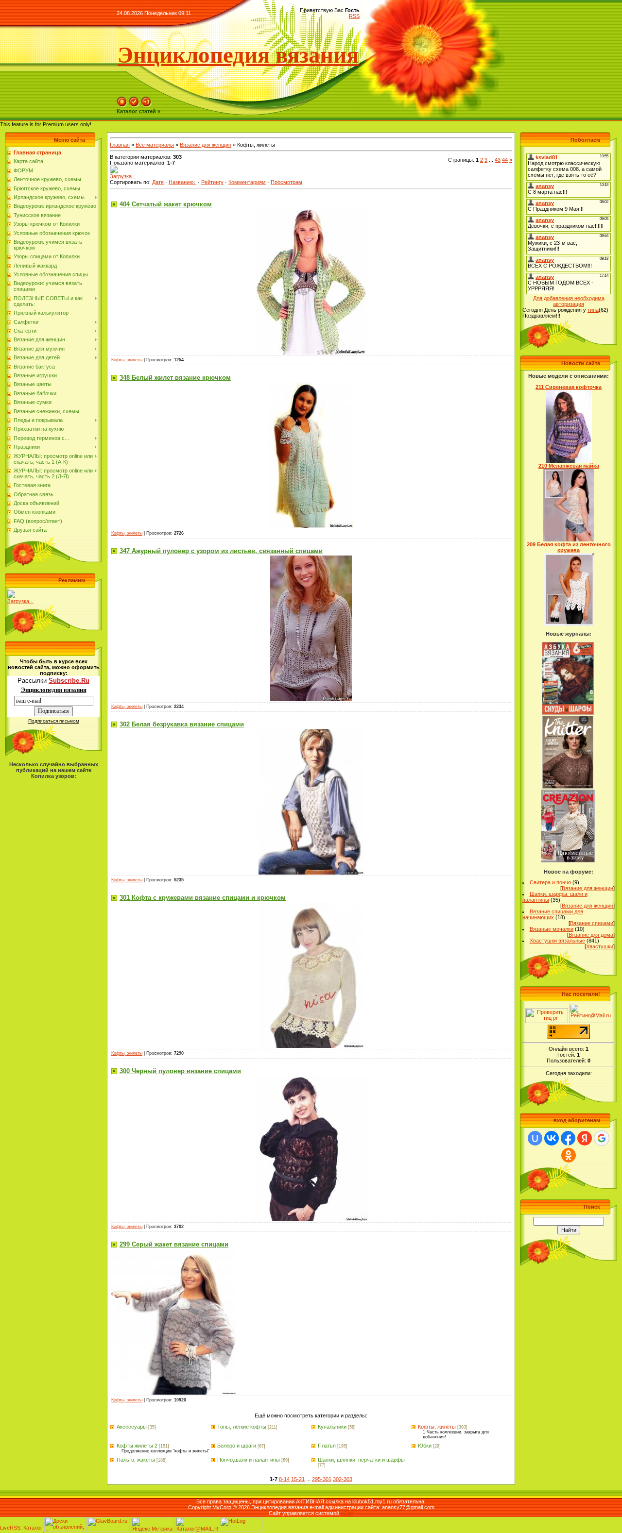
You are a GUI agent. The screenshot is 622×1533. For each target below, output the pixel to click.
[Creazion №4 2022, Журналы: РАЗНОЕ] (568, 860)
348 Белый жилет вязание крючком (175, 377)
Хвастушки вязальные (557, 940)
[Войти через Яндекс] (584, 1138)
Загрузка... (20, 601)
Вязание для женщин (205, 145)
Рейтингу (212, 182)
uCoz (347, 1513)
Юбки (425, 1446)
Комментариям (247, 182)
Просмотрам (286, 182)
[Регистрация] (134, 105)
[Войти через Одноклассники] (568, 1155)
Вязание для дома (591, 935)
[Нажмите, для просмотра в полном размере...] (311, 352)
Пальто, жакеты (136, 1460)
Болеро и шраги (236, 1446)
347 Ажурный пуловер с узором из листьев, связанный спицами (221, 551)
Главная (120, 145)
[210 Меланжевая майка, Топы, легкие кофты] (568, 539)
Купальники (332, 1427)
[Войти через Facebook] (568, 1138)
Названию (181, 182)
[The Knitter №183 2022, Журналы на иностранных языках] (568, 787)
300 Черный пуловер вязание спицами (180, 1071)
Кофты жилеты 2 (137, 1446)
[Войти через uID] (535, 1138)
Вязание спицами (591, 923)
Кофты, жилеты (126, 359)
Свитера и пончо (550, 882)
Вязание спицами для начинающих (552, 914)
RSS (354, 16)
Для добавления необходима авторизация (569, 301)
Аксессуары (132, 1427)
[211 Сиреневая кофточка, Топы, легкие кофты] (569, 461)
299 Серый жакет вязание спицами (174, 1244)
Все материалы (155, 145)
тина (593, 310)
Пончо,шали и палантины (248, 1460)
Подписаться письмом (53, 721)
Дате (158, 182)
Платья (327, 1446)
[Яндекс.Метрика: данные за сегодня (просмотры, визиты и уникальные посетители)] (152, 1524)
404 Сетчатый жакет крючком (166, 204)
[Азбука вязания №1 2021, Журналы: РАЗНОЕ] (567, 713)
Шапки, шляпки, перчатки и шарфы (361, 1460)
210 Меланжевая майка (568, 466)
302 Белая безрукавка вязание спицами (182, 724)
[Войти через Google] (601, 1138)
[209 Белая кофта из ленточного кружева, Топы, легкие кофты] (568, 624)
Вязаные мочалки (551, 929)
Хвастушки (599, 946)
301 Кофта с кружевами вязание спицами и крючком (203, 897)
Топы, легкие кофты (241, 1427)
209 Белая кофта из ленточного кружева (569, 547)
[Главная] (122, 105)
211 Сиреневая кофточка (569, 387)
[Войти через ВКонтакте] (551, 1138)
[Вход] (146, 105)
